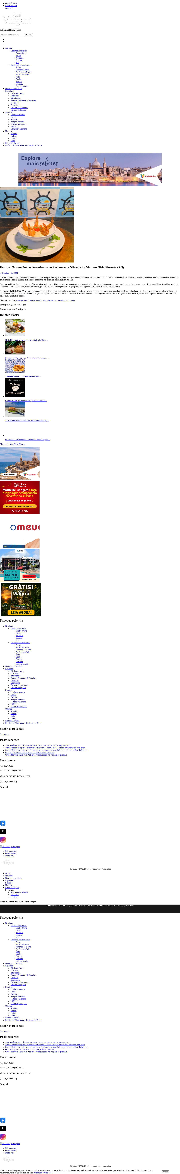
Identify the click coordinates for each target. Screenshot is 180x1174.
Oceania (19, 84)
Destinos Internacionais (20, 65)
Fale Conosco (11, 5)
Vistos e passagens (18, 124)
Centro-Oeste (21, 53)
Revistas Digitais (12, 143)
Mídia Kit (9, 856)
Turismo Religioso (18, 110)
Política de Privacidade (42, 1173)
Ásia (18, 77)
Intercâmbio (15, 98)
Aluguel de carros (18, 122)
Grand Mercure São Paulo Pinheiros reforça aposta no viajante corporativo (36, 755)
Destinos (9, 48)
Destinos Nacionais (19, 51)
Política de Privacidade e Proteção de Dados (23, 145)
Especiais (9, 91)
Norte (18, 55)
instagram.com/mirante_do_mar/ (61, 300)
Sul (17, 62)
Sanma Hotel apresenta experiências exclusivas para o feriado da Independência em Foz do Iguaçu (46, 750)
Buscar (28, 35)
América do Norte (23, 72)
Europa (19, 81)
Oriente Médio (22, 86)
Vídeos (13, 136)
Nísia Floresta (19, 444)
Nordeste (19, 58)
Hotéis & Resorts (18, 115)
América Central (23, 70)
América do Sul (22, 74)
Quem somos (10, 853)
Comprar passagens (19, 129)
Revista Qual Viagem (19, 892)
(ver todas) (4, 734)
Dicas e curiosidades (13, 88)
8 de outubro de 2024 (9, 273)
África (18, 67)
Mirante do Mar (6, 444)
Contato (14, 897)
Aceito (165, 1172)
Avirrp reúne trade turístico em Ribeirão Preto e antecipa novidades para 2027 (37, 745)
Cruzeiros (15, 96)
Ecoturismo (15, 105)
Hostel (13, 117)
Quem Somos (11, 3)
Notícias (14, 133)
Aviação (14, 119)
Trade (13, 141)
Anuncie (8, 8)
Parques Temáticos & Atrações (23, 100)
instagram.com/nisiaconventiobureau (31, 300)
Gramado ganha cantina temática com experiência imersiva (29, 752)
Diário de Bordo (17, 93)
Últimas (8, 131)
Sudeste (19, 60)
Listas (13, 138)
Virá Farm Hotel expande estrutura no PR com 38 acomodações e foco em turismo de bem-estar (45, 748)
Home (7, 873)
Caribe (18, 79)
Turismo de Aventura (19, 107)
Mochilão (14, 103)
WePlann (14, 126)
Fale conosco (10, 851)
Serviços (8, 112)
